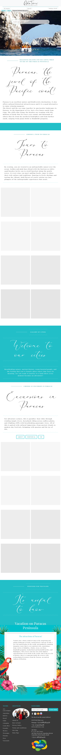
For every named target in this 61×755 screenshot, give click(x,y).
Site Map (15, 730)
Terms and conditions (19, 728)
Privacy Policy (17, 725)
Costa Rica (6, 725)
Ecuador (5, 728)
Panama (5, 735)
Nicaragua (6, 733)
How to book (16, 723)
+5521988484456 (43, 722)
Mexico (5, 730)
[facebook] (32, 713)
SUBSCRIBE (53, 709)
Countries (7, 8)
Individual (31, 437)
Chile (4, 720)
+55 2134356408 (37, 725)
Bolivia (5, 715)
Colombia (6, 723)
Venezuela (6, 740)
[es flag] (38, 713)
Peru (9, 10)
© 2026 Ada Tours (37, 731)
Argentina (6, 713)
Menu (29, 8)
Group (20, 437)
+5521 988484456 (38, 737)
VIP (41, 437)
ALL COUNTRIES (7, 709)
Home (3, 10)
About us (15, 720)
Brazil (5, 718)
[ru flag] (41, 713)
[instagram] (35, 713)
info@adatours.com (37, 727)
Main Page (15, 733)
